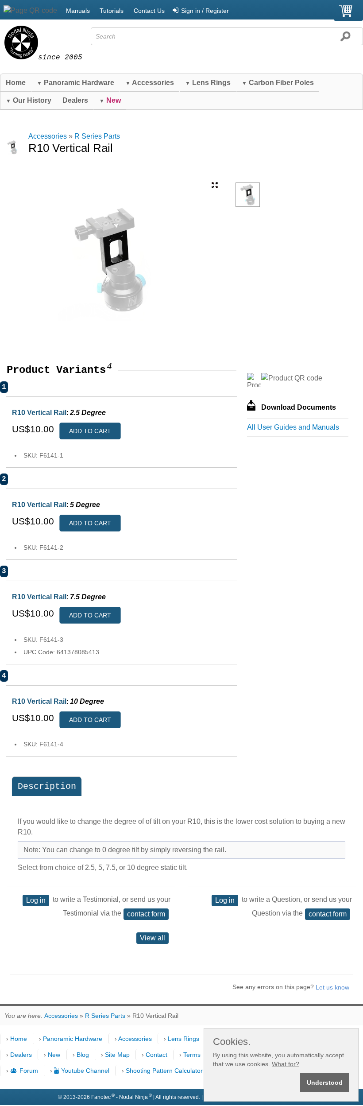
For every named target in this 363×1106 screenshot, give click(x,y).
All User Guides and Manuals (293, 427)
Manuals (78, 10)
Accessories (149, 82)
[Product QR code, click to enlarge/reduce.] (291, 378)
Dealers (75, 100)
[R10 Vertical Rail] (248, 194)
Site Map (117, 1054)
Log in (36, 900)
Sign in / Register (205, 10)
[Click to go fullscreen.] (214, 185)
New (54, 1054)
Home (16, 82)
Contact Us (149, 10)
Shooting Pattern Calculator (164, 1070)
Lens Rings (208, 82)
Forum (28, 1070)
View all (152, 938)
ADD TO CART (90, 431)
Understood (325, 1082)
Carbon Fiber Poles (278, 82)
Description (47, 786)
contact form (146, 914)
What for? (285, 1063)
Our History (28, 100)
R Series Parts (97, 136)
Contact (156, 1054)
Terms (192, 1054)
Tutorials (112, 10)
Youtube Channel (85, 1070)
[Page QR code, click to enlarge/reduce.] (30, 10)
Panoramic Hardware (75, 82)
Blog (83, 1054)
